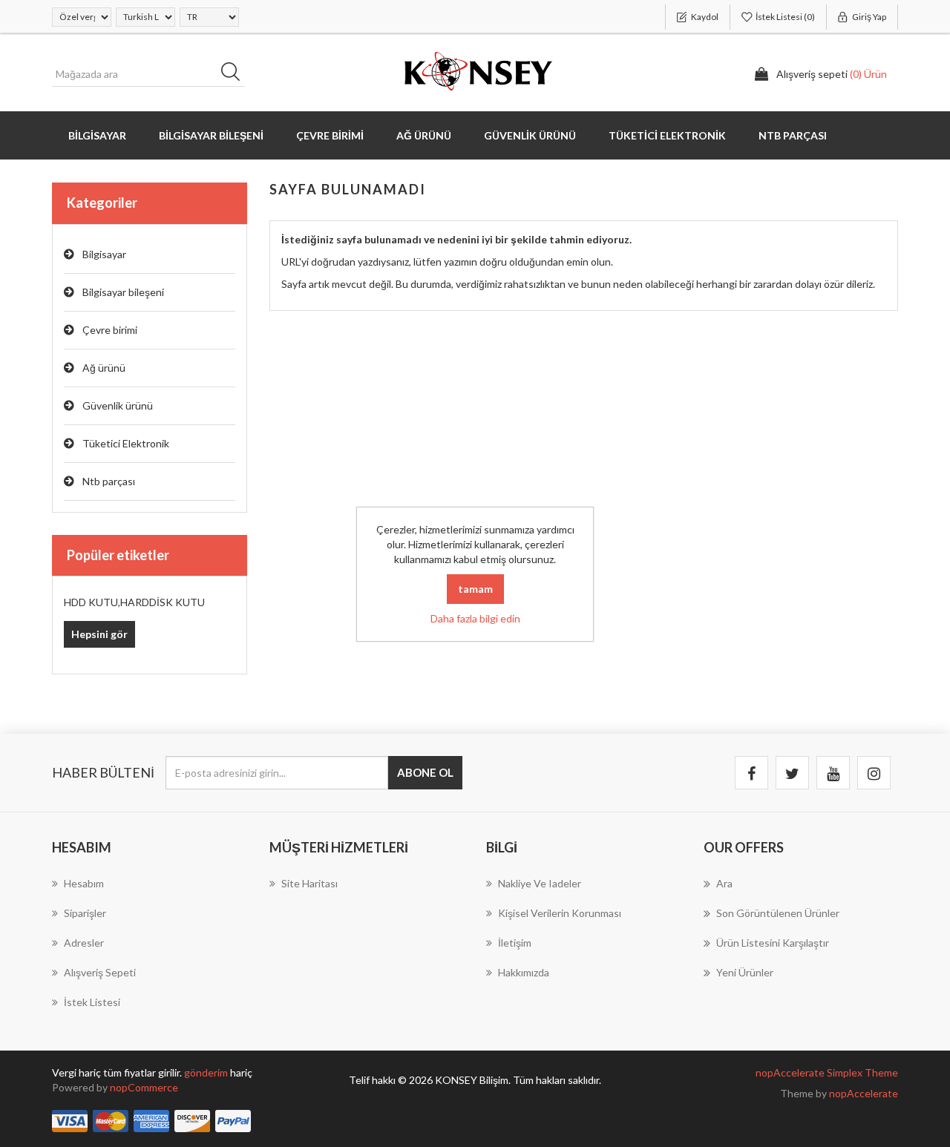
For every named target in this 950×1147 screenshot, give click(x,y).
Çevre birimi (109, 329)
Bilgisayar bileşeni (123, 292)
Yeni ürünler (744, 972)
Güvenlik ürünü (117, 405)
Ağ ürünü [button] (423, 135)
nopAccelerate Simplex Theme (827, 1072)
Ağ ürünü (103, 367)
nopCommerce (144, 1087)
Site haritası (309, 883)
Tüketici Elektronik (125, 443)
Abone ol (425, 772)
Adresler (84, 942)
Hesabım (84, 883)
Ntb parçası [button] (793, 135)
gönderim (207, 1072)
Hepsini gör (99, 634)
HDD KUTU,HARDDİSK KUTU (134, 602)
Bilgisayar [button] (97, 135)
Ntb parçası (108, 481)
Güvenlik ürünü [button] (530, 135)
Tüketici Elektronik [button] (667, 135)
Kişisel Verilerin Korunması (559, 913)
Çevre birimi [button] (330, 135)
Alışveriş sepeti (100, 972)
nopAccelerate (863, 1093)
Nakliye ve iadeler (539, 883)
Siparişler (85, 913)
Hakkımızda (523, 972)
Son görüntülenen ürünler (777, 913)
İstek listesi (92, 1002)
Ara (235, 74)
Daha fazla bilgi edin (475, 618)
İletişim (514, 942)
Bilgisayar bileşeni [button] (211, 135)
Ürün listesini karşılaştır (772, 942)
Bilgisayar (104, 254)
